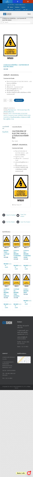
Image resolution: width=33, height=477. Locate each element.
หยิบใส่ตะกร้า (19, 100)
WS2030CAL (7, 117)
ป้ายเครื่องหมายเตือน (15, 117)
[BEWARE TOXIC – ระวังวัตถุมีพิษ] (6, 241)
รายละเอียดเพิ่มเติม (5, 127)
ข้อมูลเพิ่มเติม (5, 132)
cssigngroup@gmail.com (20, 4)
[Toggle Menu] (30, 14)
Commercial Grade (12, 115)
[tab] (6, 127)
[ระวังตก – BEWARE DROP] (26, 280)
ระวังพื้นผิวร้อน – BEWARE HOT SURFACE (6, 292)
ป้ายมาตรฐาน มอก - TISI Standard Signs (17, 110)
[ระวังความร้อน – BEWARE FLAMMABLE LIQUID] (16, 241)
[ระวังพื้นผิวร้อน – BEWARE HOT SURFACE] (6, 280)
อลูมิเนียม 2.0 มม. (10, 119)
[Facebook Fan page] (18, 1)
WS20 (28, 115)
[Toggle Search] (28, 14)
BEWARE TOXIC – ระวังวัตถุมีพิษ (6, 253)
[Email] (28, 1)
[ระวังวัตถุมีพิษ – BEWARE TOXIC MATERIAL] (16, 280)
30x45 (9, 114)
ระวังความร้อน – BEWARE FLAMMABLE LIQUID (17, 253)
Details (8, 264)
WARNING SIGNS (22, 115)
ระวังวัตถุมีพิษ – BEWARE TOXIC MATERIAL (16, 292)
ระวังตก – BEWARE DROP (26, 290)
